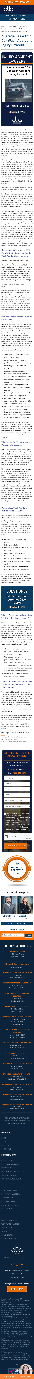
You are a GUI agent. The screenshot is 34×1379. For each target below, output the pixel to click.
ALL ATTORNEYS (18, 923)
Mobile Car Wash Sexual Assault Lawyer (14, 741)
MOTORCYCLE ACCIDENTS (11, 1179)
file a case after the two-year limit (15, 299)
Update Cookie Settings (17, 1277)
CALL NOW (17, 1288)
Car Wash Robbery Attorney (10, 739)
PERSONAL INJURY (8, 1201)
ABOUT (4, 1141)
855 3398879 (17, 112)
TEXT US (25, 1376)
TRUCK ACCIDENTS (8, 1175)
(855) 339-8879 (21, 2)
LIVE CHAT (8, 1376)
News (27, 1270)
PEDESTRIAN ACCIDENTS (10, 1194)
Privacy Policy (17, 1270)
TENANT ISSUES (7, 1228)
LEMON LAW (6, 1168)
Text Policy (12, 1274)
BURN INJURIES (7, 1235)
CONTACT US (6, 1149)
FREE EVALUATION (15, 845)
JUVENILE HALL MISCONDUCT (12, 1171)
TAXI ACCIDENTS (7, 1198)
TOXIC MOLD (5, 1231)
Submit (29, 936)
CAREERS (5, 1145)
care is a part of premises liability (17, 450)
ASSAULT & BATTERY (9, 1220)
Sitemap (7, 1270)
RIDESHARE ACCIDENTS (10, 1164)
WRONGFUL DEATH (8, 1239)
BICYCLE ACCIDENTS (9, 1190)
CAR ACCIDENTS (7, 1160)
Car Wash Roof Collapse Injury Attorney (14, 737)
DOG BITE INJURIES (8, 1209)
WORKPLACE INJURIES (10, 1224)
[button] (30, 8)
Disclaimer (22, 1274)
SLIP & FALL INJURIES (9, 1205)
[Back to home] (8, 9)
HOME (3, 1138)
